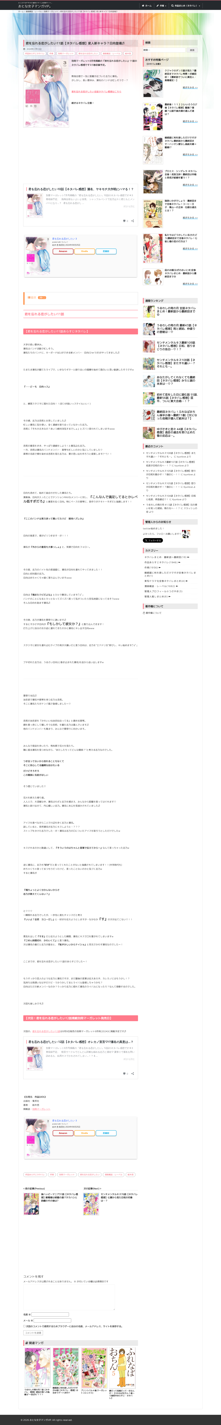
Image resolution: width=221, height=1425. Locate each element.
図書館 (106, 251)
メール (28, 1320)
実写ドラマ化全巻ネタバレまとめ (164, 580)
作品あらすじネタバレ (34, 53)
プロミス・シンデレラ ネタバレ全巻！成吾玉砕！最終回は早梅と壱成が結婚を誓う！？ (181, 174)
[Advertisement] (110, 24)
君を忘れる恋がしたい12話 (46, 1031)
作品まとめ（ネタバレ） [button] (186, 5)
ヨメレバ (64, 242)
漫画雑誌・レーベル (111, 53)
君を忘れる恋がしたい (88, 53)
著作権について (153, 612)
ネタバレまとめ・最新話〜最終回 (165, 557)
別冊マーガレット (66, 53)
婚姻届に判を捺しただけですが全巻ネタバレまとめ (170, 574)
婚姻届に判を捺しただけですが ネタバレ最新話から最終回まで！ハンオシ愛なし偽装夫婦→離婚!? (180, 142)
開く (42, 297)
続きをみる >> (190, 87)
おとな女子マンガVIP (40, 1419)
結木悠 (128, 53)
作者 (51, 53)
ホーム (148, 5)
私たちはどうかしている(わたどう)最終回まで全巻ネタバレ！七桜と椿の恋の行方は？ (181, 238)
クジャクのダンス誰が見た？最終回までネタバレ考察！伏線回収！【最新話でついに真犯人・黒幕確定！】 (180, 75)
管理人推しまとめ (156, 596)
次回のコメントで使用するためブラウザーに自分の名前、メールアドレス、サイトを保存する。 (74, 1326)
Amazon (63, 251)
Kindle (84, 251)
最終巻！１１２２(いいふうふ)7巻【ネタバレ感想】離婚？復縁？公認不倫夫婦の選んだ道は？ (181, 109)
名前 (27, 1314)
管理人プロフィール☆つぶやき (163, 591)
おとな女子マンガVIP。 (35, 6)
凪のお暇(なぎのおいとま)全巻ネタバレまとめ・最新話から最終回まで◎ (180, 273)
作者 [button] (162, 5)
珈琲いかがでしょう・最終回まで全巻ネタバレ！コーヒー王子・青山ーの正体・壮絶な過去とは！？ (180, 205)
